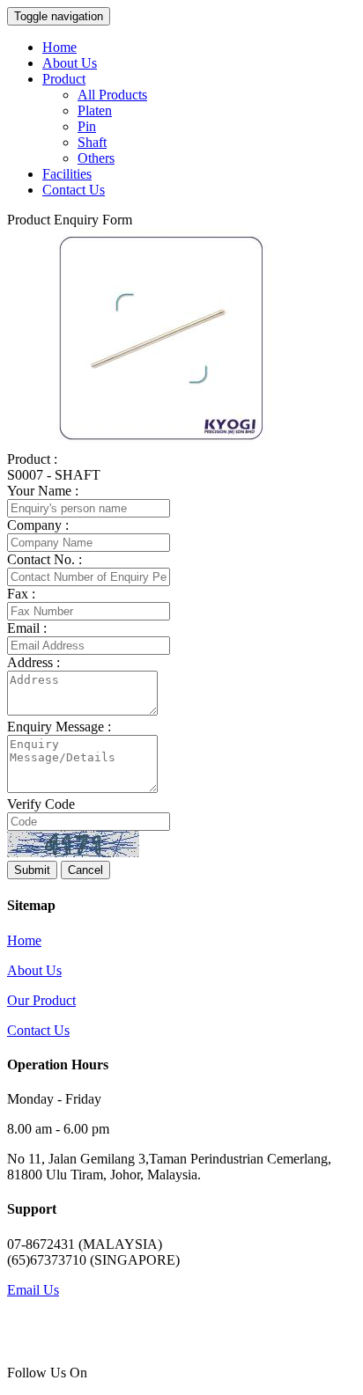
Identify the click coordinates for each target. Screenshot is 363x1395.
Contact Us (73, 189)
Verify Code (41, 804)
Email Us (33, 1289)
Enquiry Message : (59, 726)
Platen (95, 110)
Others (96, 158)
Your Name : (42, 490)
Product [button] (63, 78)
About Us (69, 62)
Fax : (21, 593)
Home (59, 47)
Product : (32, 459)
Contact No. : (44, 559)
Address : (33, 662)
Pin (87, 126)
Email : (27, 627)
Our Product (41, 1000)
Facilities (67, 173)
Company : (38, 525)
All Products (112, 94)
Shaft (92, 142)
